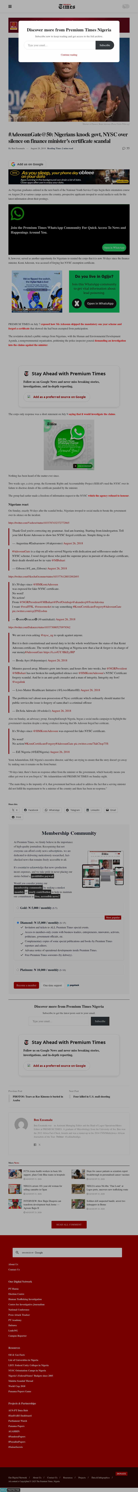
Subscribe (105, 45)
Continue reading (69, 54)
